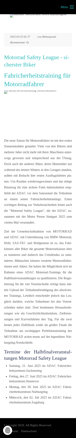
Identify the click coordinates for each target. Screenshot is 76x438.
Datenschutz (29, 431)
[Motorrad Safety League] (38, 113)
